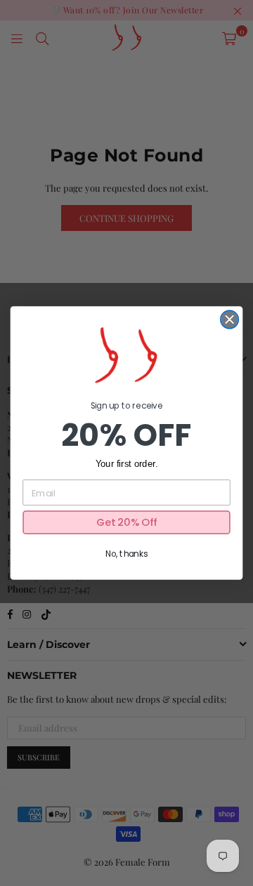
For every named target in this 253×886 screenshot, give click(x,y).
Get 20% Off (126, 522)
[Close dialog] (230, 319)
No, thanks (126, 554)
